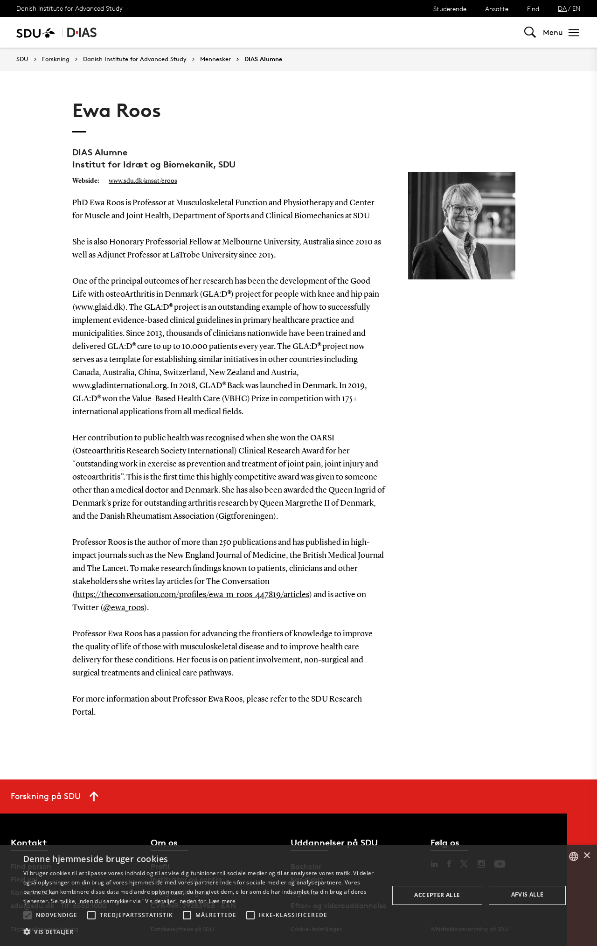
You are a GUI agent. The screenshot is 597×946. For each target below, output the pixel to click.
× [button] (586, 855)
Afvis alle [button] (527, 894)
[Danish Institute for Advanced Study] (82, 32)
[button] (27, 915)
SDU (22, 59)
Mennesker (215, 59)
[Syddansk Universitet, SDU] (35, 32)
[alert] (298, 895)
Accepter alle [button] (437, 895)
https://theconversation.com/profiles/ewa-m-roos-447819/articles (192, 595)
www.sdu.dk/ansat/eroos (143, 181)
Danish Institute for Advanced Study (69, 8)
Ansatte (496, 9)
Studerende (449, 9)
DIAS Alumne (263, 59)
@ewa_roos (123, 608)
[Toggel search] (530, 32)
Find (533, 9)
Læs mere (222, 901)
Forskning (55, 59)
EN (576, 8)
